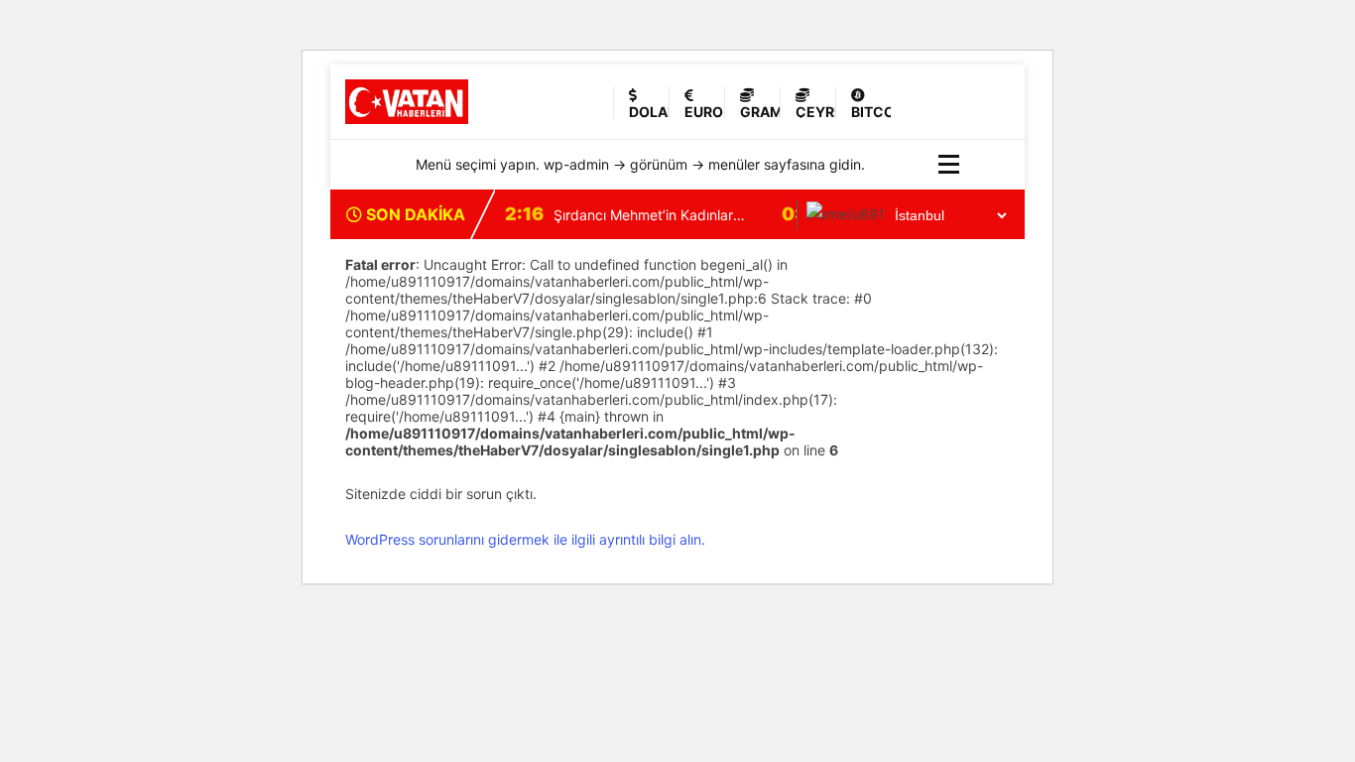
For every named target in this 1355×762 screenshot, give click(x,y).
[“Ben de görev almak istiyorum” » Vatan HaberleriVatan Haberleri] (464, 101)
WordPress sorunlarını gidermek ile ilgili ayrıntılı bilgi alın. (525, 539)
